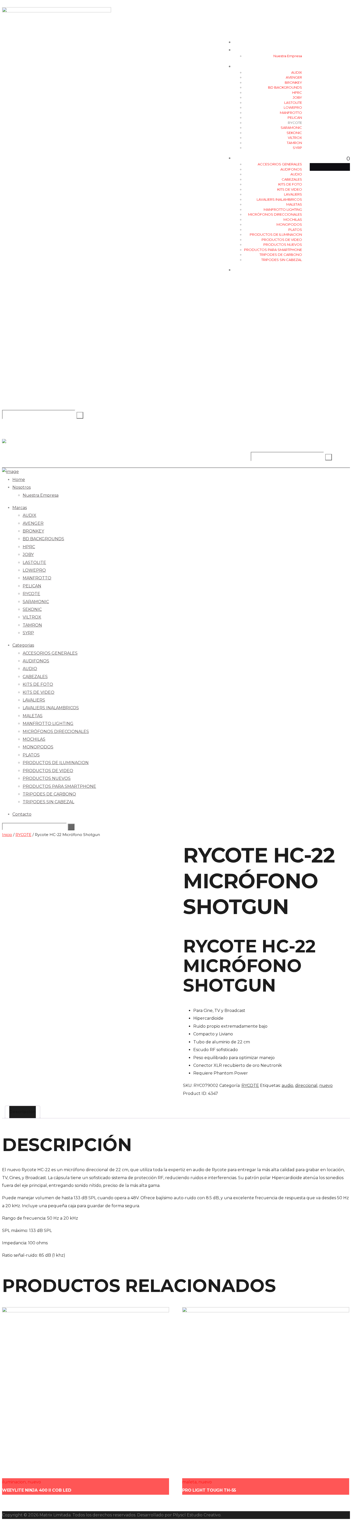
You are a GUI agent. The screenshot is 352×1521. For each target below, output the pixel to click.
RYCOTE (23, 834)
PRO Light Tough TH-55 (209, 1490)
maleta (189, 1482)
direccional (306, 1085)
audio (287, 1085)
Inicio (7, 834)
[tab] (22, 1112)
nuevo (326, 1085)
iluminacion (14, 1482)
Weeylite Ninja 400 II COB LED (36, 1490)
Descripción (22, 1111)
